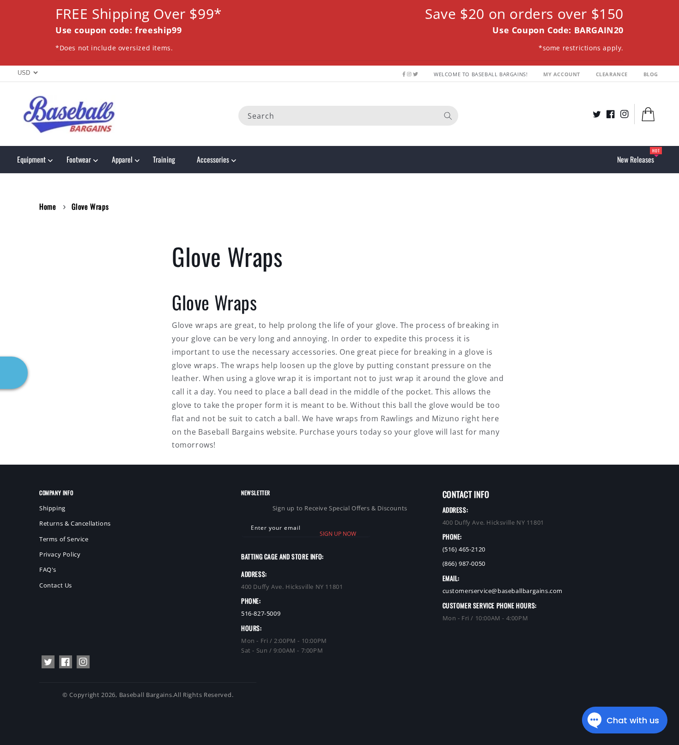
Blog (650, 74)
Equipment (31, 159)
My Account (562, 74)
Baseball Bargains (145, 694)
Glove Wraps (90, 206)
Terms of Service (64, 539)
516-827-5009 (260, 613)
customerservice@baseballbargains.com (503, 591)
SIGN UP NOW (338, 534)
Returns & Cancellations (75, 523)
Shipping (52, 508)
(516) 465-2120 (464, 549)
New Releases (635, 159)
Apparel (122, 159)
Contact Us (55, 585)
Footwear (79, 159)
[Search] (448, 115)
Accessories (213, 159)
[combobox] (348, 115)
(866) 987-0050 (464, 563)
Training (164, 159)
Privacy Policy (59, 554)
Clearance (613, 74)
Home (47, 206)
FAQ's (47, 569)
